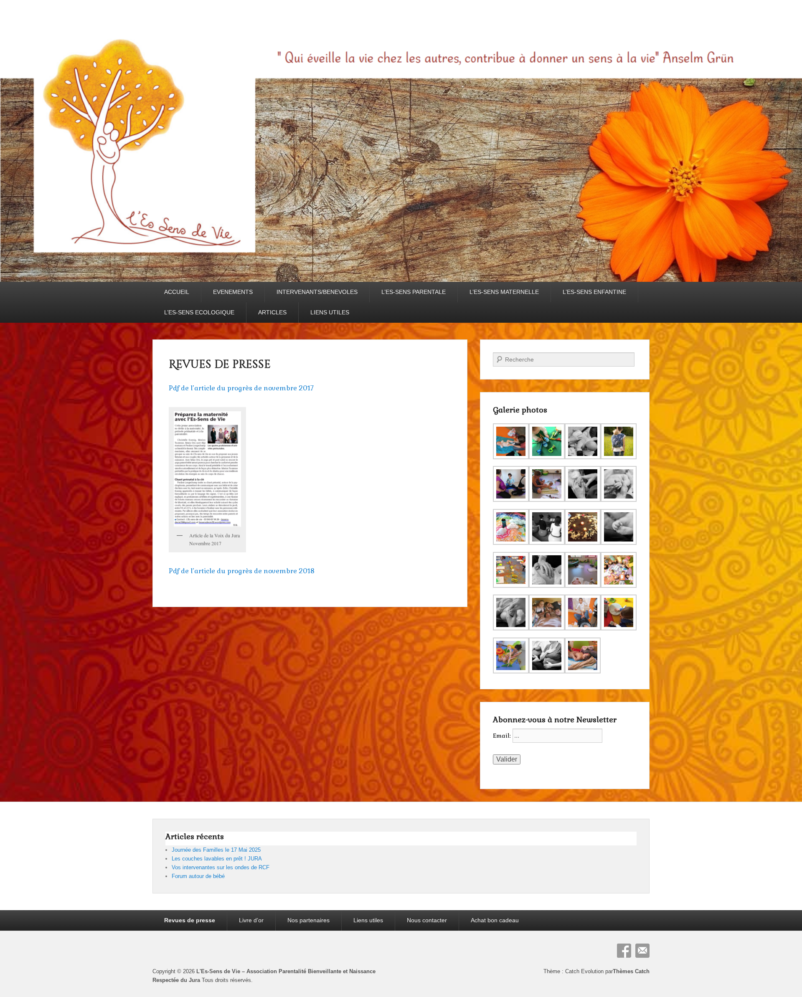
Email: (503, 735)
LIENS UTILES (329, 312)
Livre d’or (251, 920)
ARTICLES (272, 312)
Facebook (624, 951)
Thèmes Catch (631, 971)
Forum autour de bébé (198, 876)
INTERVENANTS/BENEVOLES (317, 291)
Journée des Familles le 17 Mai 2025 (216, 850)
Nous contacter (427, 920)
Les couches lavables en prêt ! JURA (217, 858)
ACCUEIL (176, 291)
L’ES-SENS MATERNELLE (504, 291)
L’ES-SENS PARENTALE (413, 291)
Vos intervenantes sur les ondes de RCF (220, 867)
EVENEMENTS (233, 291)
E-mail (642, 951)
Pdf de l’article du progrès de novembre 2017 (241, 388)
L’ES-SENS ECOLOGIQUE (199, 312)
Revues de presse (220, 364)
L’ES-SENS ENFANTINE (594, 291)
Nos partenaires (308, 920)
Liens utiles (368, 920)
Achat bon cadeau (495, 920)
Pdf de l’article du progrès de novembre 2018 (242, 571)
